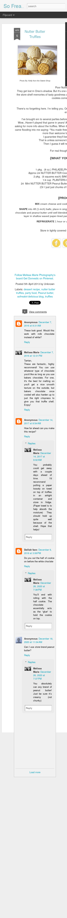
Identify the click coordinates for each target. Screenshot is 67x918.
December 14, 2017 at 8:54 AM (38, 421)
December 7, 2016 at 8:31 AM (38, 323)
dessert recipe (32, 289)
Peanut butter (45, 293)
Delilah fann (30, 549)
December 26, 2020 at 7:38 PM (42, 586)
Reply (27, 342)
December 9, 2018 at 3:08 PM (38, 551)
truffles (49, 296)
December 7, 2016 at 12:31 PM (39, 354)
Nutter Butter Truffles (35, 34)
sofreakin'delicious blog (30, 296)
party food (31, 293)
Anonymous (31, 322)
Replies (32, 443)
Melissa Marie (31, 352)
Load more (34, 772)
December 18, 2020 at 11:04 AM (38, 640)
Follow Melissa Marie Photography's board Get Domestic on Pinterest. (35, 276)
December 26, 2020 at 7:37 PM (42, 675)
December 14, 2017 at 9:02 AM (42, 456)
